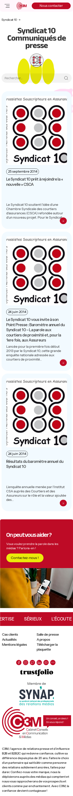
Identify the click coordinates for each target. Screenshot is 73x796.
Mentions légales (14, 644)
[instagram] (25, 662)
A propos (43, 639)
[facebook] (18, 662)
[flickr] (52, 662)
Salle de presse (48, 634)
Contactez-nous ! (25, 558)
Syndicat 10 (9, 20)
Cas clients (10, 634)
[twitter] (32, 662)
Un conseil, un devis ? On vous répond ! (57, 720)
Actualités (9, 639)
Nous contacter (51, 6)
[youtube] (46, 662)
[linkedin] (39, 662)
